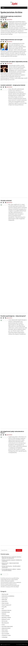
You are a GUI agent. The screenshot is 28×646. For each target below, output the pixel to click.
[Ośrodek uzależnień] (4, 257)
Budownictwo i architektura (8, 596)
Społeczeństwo (9, 19)
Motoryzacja (4, 621)
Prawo (3, 624)
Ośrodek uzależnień (6, 200)
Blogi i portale (5, 594)
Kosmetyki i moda (6, 612)
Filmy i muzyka (5, 603)
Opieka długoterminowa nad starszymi (11, 39)
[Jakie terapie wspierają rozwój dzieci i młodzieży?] (4, 24)
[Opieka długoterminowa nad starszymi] (4, 46)
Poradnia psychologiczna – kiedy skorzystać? (13, 316)
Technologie (4, 637)
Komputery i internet (6, 610)
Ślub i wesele (5, 630)
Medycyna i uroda (6, 619)
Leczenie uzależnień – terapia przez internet (13, 85)
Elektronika (4, 599)
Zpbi (1, 644)
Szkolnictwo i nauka (6, 635)
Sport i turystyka (5, 633)
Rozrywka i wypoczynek (7, 626)
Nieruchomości (5, 622)
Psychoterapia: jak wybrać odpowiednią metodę (14, 61)
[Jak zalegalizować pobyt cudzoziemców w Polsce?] (4, 490)
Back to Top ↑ (24, 644)
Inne (3, 608)
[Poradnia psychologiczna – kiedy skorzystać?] (4, 373)
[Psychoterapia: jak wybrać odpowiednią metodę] (4, 68)
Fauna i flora (4, 601)
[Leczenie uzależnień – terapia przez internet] (4, 142)
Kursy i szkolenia (5, 615)
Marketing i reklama (6, 617)
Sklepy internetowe (6, 628)
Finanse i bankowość (6, 605)
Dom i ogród (4, 597)
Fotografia (4, 606)
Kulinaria (4, 613)
